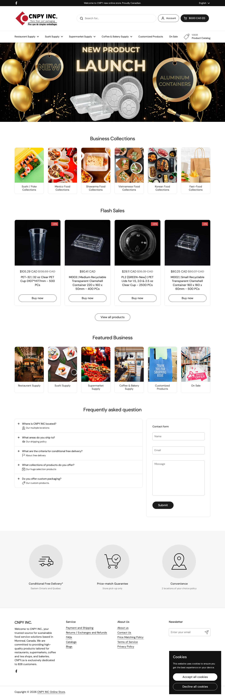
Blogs (69, 646)
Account (171, 18)
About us (123, 628)
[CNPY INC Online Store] (36, 18)
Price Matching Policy (130, 637)
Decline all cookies (195, 686)
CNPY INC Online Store (51, 692)
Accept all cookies (195, 677)
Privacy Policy (125, 646)
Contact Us (124, 632)
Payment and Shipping (79, 628)
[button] (78, 426)
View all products (113, 317)
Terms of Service (127, 642)
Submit (163, 505)
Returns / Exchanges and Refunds (86, 632)
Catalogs (71, 642)
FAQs (69, 637)
